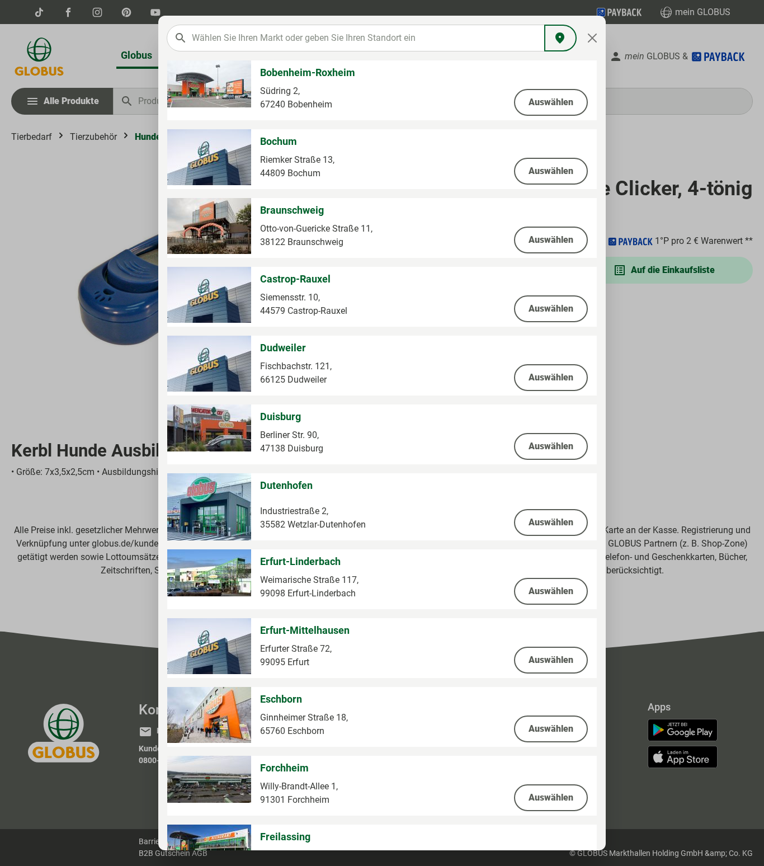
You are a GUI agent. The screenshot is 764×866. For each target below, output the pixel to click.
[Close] (593, 38)
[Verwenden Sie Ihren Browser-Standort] (560, 38)
